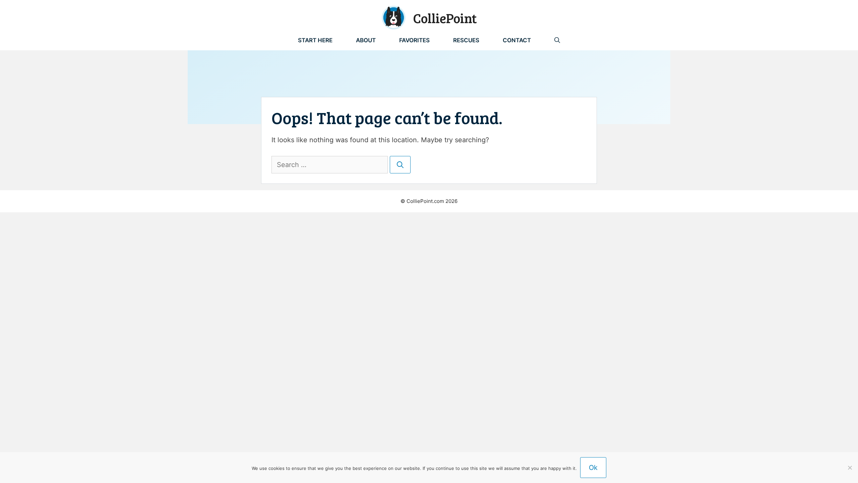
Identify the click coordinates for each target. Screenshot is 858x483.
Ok (593, 468)
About (366, 40)
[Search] (400, 164)
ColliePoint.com (425, 201)
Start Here (315, 40)
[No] (849, 467)
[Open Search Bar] (557, 40)
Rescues (466, 40)
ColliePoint (445, 18)
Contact (517, 40)
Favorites (414, 40)
